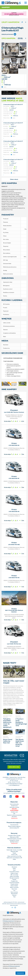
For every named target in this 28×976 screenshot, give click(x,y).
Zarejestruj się (14, 805)
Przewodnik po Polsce (14, 871)
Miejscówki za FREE (14, 837)
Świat (14, 870)
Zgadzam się (20, 973)
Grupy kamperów (10, 22)
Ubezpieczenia (14, 818)
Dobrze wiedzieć (14, 885)
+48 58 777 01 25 (16, 782)
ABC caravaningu (14, 874)
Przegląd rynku (14, 881)
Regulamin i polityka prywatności (14, 815)
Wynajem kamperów (14, 878)
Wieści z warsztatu (14, 887)
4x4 (14, 890)
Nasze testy (14, 889)
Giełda (14, 859)
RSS (14, 813)
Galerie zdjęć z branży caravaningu (14, 850)
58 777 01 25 (15, 780)
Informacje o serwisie (14, 807)
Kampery (6, 7)
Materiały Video (14, 851)
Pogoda (14, 853)
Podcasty (14, 895)
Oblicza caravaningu (14, 876)
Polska (14, 868)
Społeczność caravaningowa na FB (14, 857)
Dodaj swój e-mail (14, 767)
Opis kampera (8, 38)
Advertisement (14, 810)
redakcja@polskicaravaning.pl (15, 783)
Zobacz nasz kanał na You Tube (14, 856)
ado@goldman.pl (15, 785)
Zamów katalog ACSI (14, 827)
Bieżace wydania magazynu (14, 826)
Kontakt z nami (14, 812)
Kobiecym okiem (14, 873)
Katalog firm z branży (14, 840)
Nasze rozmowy (14, 892)
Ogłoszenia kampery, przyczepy (14, 838)
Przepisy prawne (14, 884)
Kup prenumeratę (14, 824)
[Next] (25, 22)
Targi (14, 896)
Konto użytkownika (14, 804)
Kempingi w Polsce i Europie (14, 835)
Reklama (14, 808)
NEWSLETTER (10, 755)
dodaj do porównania (7, 34)
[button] (14, 179)
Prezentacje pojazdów (14, 882)
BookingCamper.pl (14, 841)
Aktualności (14, 867)
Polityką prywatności (14, 966)
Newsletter (14, 816)
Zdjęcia (21, 38)
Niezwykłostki (14, 893)
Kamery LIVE (14, 854)
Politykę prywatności (8, 921)
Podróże (14, 879)
